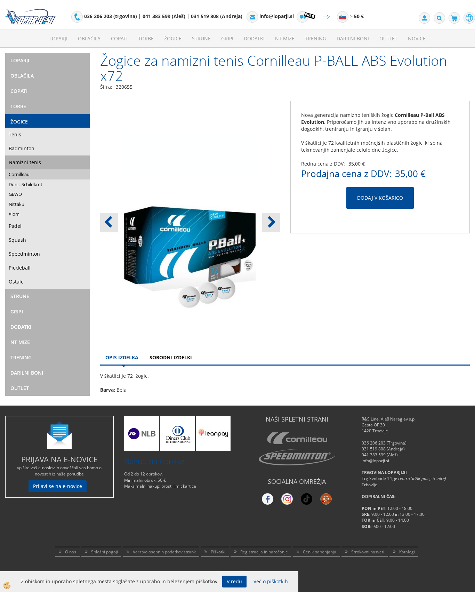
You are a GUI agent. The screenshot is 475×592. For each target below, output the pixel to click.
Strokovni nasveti (367, 552)
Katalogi (407, 552)
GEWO (15, 194)
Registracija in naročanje (264, 552)
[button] (271, 222)
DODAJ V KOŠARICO (380, 197)
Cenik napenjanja (319, 552)
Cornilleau (19, 174)
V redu (234, 581)
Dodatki (254, 38)
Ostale (16, 281)
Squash (17, 240)
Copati (119, 38)
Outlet (388, 38)
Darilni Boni (353, 38)
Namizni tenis (25, 162)
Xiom (14, 214)
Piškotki (218, 552)
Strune (201, 38)
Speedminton (24, 253)
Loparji (58, 38)
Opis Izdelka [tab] (121, 357)
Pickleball (20, 267)
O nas (70, 552)
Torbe (146, 38)
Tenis (15, 134)
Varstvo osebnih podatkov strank (164, 552)
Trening (315, 38)
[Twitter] (287, 499)
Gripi (227, 38)
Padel (15, 226)
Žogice (173, 38)
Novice (417, 38)
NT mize (285, 38)
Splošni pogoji (104, 552)
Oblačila (89, 38)
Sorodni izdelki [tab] (171, 357)
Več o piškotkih (270, 581)
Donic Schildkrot (25, 184)
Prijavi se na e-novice (57, 486)
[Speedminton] (297, 457)
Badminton (21, 148)
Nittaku (16, 204)
